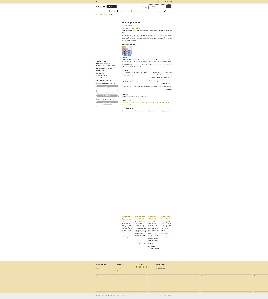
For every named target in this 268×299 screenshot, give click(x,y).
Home (117, 270)
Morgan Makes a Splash (126, 217)
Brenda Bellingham (139, 218)
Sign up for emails (160, 267)
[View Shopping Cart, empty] (165, 11)
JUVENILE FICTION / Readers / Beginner (149, 102)
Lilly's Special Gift (166, 216)
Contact (165, 295)
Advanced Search (119, 272)
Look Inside (99, 46)
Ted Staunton (125, 219)
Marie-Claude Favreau (153, 220)
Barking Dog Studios (125, 295)
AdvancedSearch (144, 6)
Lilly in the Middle (140, 216)
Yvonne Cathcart (136, 28)
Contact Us (118, 268)
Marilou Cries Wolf (153, 216)
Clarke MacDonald (165, 220)
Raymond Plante (152, 218)
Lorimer (97, 268)
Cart (117, 267)
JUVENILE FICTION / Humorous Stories (130, 102)
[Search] (168, 6)
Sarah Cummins (152, 221)
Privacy (170, 295)
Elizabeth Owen (139, 220)
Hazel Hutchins (128, 25)
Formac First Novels (105, 63)
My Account (157, 11)
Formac (97, 267)
